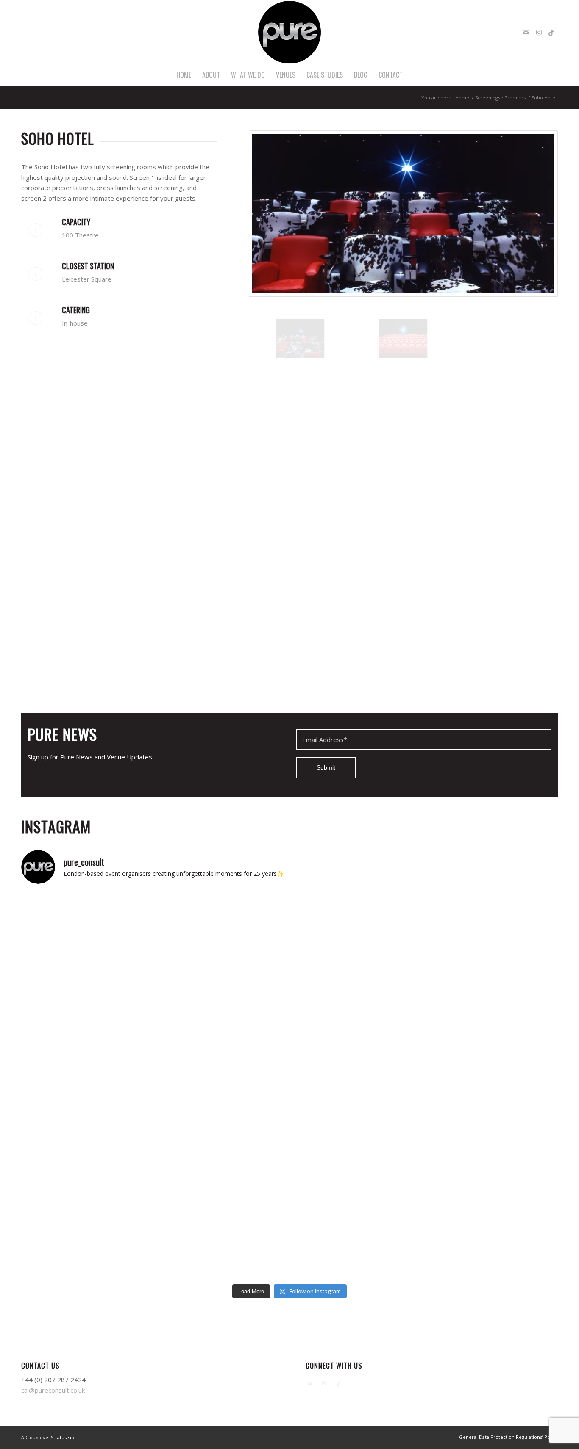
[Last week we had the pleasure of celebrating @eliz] (86, 1240)
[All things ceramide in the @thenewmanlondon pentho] (86, 1085)
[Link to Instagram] (538, 32)
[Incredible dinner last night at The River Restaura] (357, 1163)
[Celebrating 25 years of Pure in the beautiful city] (492, 1008)
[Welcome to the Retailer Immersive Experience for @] (492, 1240)
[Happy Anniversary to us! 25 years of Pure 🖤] (357, 1008)
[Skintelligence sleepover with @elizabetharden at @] (221, 1085)
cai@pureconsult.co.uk (53, 1390)
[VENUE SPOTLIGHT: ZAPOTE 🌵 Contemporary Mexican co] (492, 930)
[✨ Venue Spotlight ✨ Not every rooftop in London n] (86, 1008)
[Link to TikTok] (551, 32)
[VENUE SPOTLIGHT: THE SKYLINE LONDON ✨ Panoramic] (221, 930)
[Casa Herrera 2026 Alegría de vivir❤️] (357, 1085)
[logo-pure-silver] (289, 32)
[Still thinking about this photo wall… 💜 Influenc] (492, 1085)
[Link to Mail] (526, 32)
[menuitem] (184, 75)
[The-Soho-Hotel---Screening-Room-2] (403, 338)
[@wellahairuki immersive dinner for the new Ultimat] (86, 1163)
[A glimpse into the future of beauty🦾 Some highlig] (492, 1163)
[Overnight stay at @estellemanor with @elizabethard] (221, 1240)
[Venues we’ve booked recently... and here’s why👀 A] (357, 930)
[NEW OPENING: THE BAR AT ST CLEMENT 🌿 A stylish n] (86, 930)
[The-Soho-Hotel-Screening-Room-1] (403, 213)
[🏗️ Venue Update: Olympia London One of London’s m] (221, 1008)
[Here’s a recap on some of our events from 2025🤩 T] (221, 1163)
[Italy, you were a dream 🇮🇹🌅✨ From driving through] (357, 1240)
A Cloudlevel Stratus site (48, 1437)
